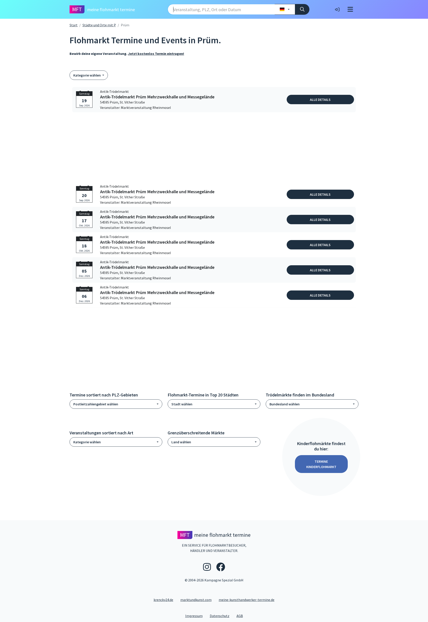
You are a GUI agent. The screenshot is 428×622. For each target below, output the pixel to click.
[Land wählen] (284, 9)
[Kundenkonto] (337, 9)
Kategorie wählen (87, 75)
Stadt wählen (181, 404)
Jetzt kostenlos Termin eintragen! (156, 53)
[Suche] (302, 9)
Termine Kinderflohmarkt (321, 464)
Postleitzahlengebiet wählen (95, 404)
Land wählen (181, 442)
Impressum (195, 615)
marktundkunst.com (196, 599)
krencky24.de (163, 599)
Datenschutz (221, 615)
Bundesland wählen (285, 404)
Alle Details (320, 99)
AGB (242, 615)
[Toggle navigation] (350, 9)
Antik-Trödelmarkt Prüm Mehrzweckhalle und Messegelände (157, 97)
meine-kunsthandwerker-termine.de (246, 599)
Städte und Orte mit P (99, 25)
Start (74, 25)
